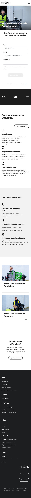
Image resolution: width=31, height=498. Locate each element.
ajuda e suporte (15, 358)
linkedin (24, 474)
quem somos (5, 424)
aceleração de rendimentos (9, 390)
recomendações (6, 387)
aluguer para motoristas (8, 442)
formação (4, 384)
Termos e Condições (9, 490)
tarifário (4, 461)
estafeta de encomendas (9, 412)
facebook (24, 480)
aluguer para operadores (8, 445)
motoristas (5, 381)
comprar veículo (6, 447)
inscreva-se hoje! (22, 126)
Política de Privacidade (21, 490)
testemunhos (5, 429)
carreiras (4, 426)
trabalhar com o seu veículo (9, 439)
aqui (26, 84)
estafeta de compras (7, 409)
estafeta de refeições (8, 407)
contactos (4, 432)
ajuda (3, 456)
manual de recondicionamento (10, 459)
